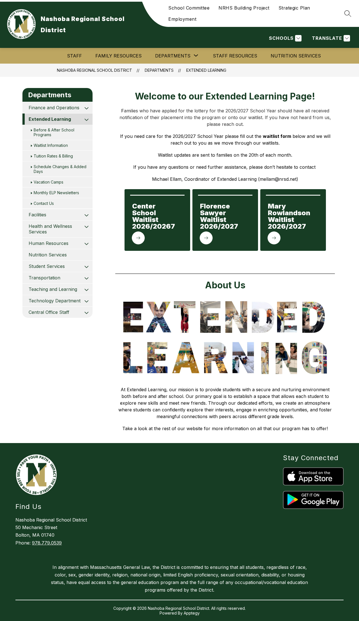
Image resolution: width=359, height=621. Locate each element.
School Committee (189, 8)
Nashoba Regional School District (94, 70)
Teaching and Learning (53, 289)
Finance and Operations (54, 107)
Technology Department (54, 300)
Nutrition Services (296, 56)
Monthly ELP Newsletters (56, 192)
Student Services (47, 266)
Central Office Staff (49, 312)
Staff (74, 56)
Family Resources (118, 56)
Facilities (37, 214)
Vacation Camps (48, 182)
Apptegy (192, 613)
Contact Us (44, 203)
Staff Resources (235, 56)
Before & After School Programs (54, 132)
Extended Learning (206, 70)
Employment (182, 19)
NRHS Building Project (244, 8)
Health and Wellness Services (50, 229)
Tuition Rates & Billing (53, 156)
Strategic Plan (294, 8)
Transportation (44, 278)
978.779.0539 (47, 543)
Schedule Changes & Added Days (60, 169)
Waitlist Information (51, 145)
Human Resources (48, 243)
